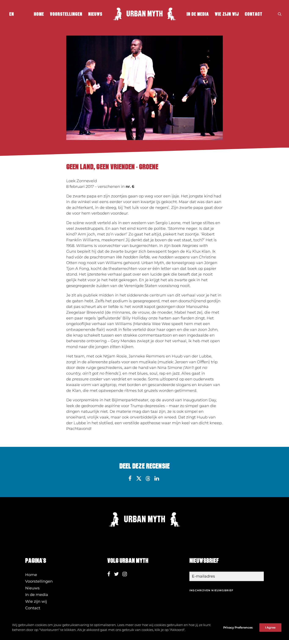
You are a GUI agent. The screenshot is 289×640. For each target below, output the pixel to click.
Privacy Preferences (238, 627)
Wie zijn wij (227, 14)
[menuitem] (10, 14)
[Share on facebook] (130, 478)
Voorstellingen (66, 14)
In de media (198, 14)
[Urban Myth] (144, 14)
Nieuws (95, 14)
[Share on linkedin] (157, 478)
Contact (253, 14)
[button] (280, 14)
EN (11, 14)
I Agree (270, 627)
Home (39, 14)
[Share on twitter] (139, 478)
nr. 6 (130, 186)
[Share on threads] (148, 478)
